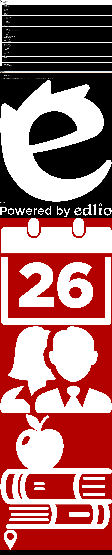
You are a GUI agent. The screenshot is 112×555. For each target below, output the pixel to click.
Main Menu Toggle (3, 3)
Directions (18, 549)
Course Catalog (6, 8)
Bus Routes (7, 33)
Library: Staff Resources (7, 45)
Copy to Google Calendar (3, 70)
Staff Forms (7, 51)
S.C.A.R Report (6, 49)
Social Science (8, 22)
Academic (5, 57)
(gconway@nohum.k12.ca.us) (26, 78)
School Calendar (2, 71)
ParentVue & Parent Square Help (10, 27)
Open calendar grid (10, 73)
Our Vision (5, 5)
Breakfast (5, 59)
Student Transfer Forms (9, 65)
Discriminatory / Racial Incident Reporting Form (12, 30)
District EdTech (8, 48)
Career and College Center (7, 39)
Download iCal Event (11, 70)
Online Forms (7, 32)
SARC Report (6, 9)
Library (5, 25)
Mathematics (7, 20)
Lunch (5, 60)
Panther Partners (8, 31)
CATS (6, 24)
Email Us (5, 63)
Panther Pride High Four (7, 11)
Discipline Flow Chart (9, 29)
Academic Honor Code (9, 28)
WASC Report (6, 10)
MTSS (5, 53)
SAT (4, 55)
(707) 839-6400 (17, 74)
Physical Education (8, 17)
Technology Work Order (7, 47)
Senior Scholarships (8, 41)
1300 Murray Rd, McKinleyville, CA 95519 (6, 74)
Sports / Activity (6, 58)
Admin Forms (7, 52)
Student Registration (6, 64)
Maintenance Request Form (7, 54)
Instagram (5, 14)
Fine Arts (7, 18)
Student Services (8, 23)
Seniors (5, 40)
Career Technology (8, 16)
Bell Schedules (6, 61)
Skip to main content (3, 0)
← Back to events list (4, 73)
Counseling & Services (7, 35)
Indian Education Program (7, 37)
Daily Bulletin (6, 43)
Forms (5, 50)
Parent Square (6, 13)
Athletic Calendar (2, 72)
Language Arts (8, 19)
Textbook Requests (8, 46)
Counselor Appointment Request (10, 36)
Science (7, 21)
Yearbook (7, 34)
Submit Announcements (7, 44)
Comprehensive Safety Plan (8, 12)
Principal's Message (6, 6)
